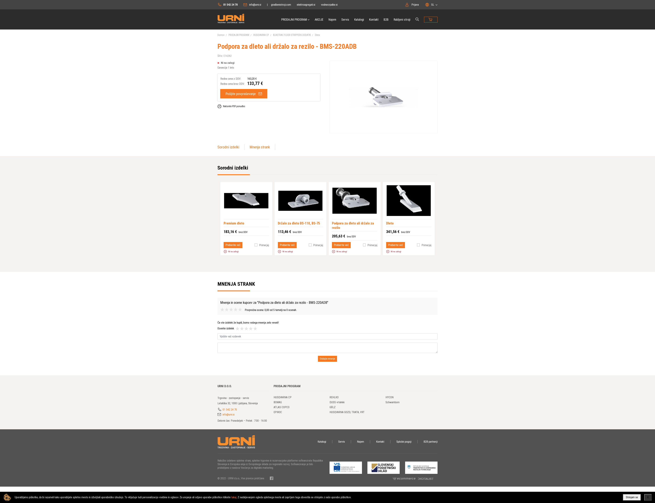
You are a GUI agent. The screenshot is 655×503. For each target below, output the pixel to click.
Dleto (390, 223)
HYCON (389, 397)
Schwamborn (392, 402)
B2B (386, 19)
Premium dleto (234, 223)
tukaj (233, 497)
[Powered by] (405, 479)
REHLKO (334, 397)
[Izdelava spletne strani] (425, 479)
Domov (220, 35)
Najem (332, 19)
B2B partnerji (431, 441)
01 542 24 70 (230, 4)
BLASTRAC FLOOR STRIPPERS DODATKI (292, 35)
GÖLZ (333, 407)
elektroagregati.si (306, 4)
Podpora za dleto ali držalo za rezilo (353, 225)
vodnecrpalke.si (329, 4)
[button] (225, 251)
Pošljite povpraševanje (240, 94)
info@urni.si (255, 4)
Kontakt (374, 19)
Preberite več (233, 245)
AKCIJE (319, 19)
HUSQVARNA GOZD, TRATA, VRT (347, 412)
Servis (345, 19)
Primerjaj (264, 245)
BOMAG (278, 402)
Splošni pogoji (403, 441)
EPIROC (278, 412)
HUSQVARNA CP (261, 35)
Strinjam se (632, 497)
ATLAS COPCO (281, 407)
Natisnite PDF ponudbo (234, 106)
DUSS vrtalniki (337, 402)
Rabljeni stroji (402, 19)
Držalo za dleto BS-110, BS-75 (299, 223)
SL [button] (432, 4)
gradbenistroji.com (281, 4)
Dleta (317, 35)
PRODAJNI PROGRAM (294, 19)
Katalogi (359, 19)
